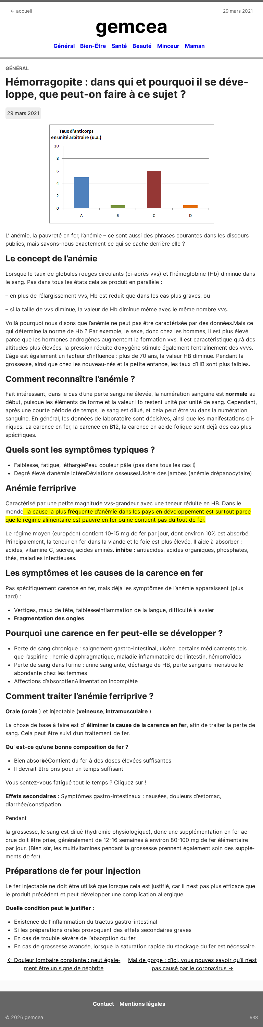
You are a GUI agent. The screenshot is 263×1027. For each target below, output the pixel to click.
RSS (254, 1017)
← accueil (21, 11)
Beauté (142, 45)
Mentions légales (142, 1003)
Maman (195, 45)
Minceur (168, 45)
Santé (119, 45)
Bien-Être (93, 45)
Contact (103, 1003)
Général (64, 45)
